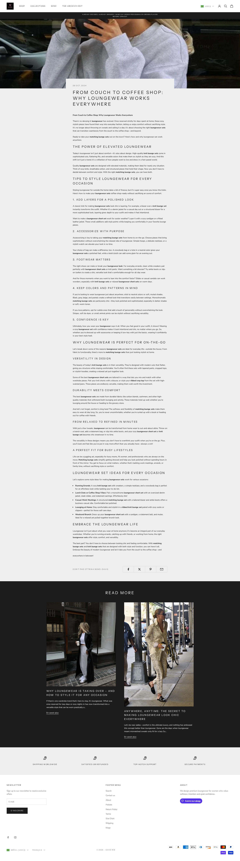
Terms (108, 814)
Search (109, 791)
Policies (109, 804)
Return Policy (111, 809)
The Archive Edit (72, 6)
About (108, 800)
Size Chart (110, 818)
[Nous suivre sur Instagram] (15, 837)
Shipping (109, 823)
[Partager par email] (161, 569)
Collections (38, 6)
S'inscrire (17, 810)
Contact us (110, 795)
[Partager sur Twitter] (139, 569)
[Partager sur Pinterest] (150, 569)
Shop (22, 6)
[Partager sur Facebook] (128, 569)
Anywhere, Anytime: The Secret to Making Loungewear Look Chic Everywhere (155, 715)
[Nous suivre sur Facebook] (8, 837)
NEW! (54, 6)
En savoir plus (52, 712)
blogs (108, 827)
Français (37, 850)
